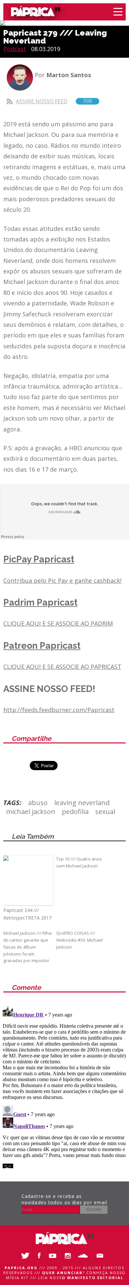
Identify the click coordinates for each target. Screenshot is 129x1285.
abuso (38, 802)
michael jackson (30, 811)
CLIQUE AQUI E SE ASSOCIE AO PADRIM (58, 623)
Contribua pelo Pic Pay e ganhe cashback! (62, 580)
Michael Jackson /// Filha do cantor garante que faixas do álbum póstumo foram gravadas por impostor (27, 946)
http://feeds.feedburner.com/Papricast (58, 710)
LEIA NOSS (80, 1277)
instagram (69, 1256)
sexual (105, 811)
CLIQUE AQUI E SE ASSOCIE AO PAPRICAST (62, 667)
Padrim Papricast (40, 602)
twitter (24, 1256)
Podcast (14, 49)
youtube (54, 1256)
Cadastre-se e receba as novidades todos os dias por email (64, 1199)
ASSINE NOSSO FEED (54, 101)
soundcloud (84, 1256)
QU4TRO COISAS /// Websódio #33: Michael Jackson (79, 940)
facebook (39, 1256)
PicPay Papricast (38, 559)
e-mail (99, 1256)
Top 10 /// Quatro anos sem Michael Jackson (79, 862)
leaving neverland (81, 802)
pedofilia (75, 811)
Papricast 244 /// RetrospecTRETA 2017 (27, 914)
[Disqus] (64, 1085)
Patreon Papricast (41, 646)
